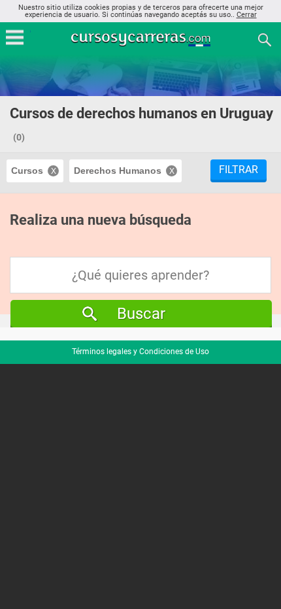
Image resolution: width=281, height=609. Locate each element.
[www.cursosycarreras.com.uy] (141, 38)
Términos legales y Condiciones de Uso (140, 351)
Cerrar (247, 14)
